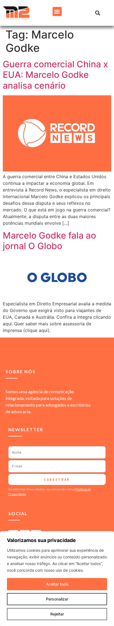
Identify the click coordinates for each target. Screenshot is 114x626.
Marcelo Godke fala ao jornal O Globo (49, 240)
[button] (57, 11)
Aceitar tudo (57, 584)
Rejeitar (57, 614)
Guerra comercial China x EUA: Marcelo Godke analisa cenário (55, 75)
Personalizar (57, 599)
